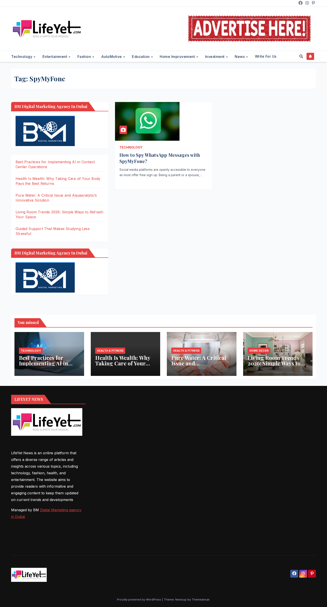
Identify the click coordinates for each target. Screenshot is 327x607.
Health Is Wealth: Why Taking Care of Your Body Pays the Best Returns (122, 366)
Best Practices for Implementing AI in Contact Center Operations (43, 366)
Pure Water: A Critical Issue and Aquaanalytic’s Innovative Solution (198, 366)
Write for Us (266, 56)
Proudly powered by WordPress (139, 599)
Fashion (84, 56)
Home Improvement (178, 56)
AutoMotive (112, 56)
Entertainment (55, 56)
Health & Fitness (110, 350)
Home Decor (258, 350)
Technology (22, 56)
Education (141, 56)
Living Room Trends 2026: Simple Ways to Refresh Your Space (274, 363)
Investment (215, 56)
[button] (301, 56)
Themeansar (200, 599)
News (240, 56)
